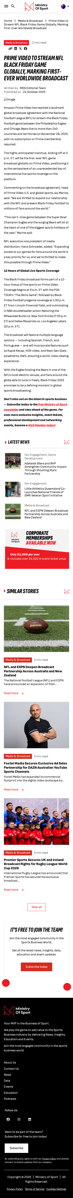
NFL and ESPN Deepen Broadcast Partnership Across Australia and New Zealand (33, 671)
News (7, 1075)
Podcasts (10, 1099)
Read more (11, 693)
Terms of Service (34, 1189)
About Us (10, 1062)
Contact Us (11, 1069)
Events (8, 1087)
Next (67, 987)
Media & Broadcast (30, 21)
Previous (6, 983)
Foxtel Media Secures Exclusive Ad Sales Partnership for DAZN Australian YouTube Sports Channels (35, 767)
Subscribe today (36, 967)
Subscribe (16, 1148)
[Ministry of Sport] (36, 6)
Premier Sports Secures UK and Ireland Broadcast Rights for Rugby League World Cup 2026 (35, 864)
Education (11, 1093)
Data (7, 1081)
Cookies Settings (56, 1189)
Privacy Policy (49, 1158)
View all (37, 907)
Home (8, 21)
